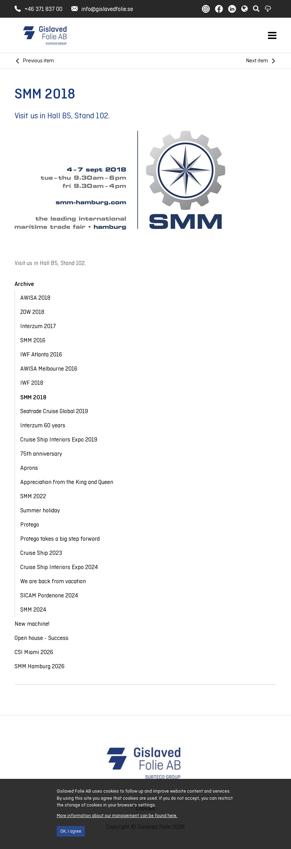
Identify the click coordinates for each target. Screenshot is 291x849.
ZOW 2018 (32, 312)
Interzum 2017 (38, 326)
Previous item (38, 60)
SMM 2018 (33, 397)
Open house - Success (41, 638)
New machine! (32, 623)
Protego (29, 524)
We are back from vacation (53, 581)
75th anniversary (41, 453)
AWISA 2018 (35, 297)
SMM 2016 (32, 340)
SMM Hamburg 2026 (40, 666)
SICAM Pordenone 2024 (49, 595)
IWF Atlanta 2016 (41, 354)
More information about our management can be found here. (117, 815)
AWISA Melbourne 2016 (48, 368)
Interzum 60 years (42, 425)
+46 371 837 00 (43, 9)
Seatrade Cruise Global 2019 (54, 411)
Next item (257, 60)
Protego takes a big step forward (60, 538)
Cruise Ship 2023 (41, 553)
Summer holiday (40, 510)
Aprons (29, 468)
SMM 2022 (33, 496)
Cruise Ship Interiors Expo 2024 (59, 567)
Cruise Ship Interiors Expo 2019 (58, 439)
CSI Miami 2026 (34, 652)
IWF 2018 (31, 382)
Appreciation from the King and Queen (66, 482)
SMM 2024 (33, 609)
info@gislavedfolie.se (107, 9)
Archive (24, 283)
